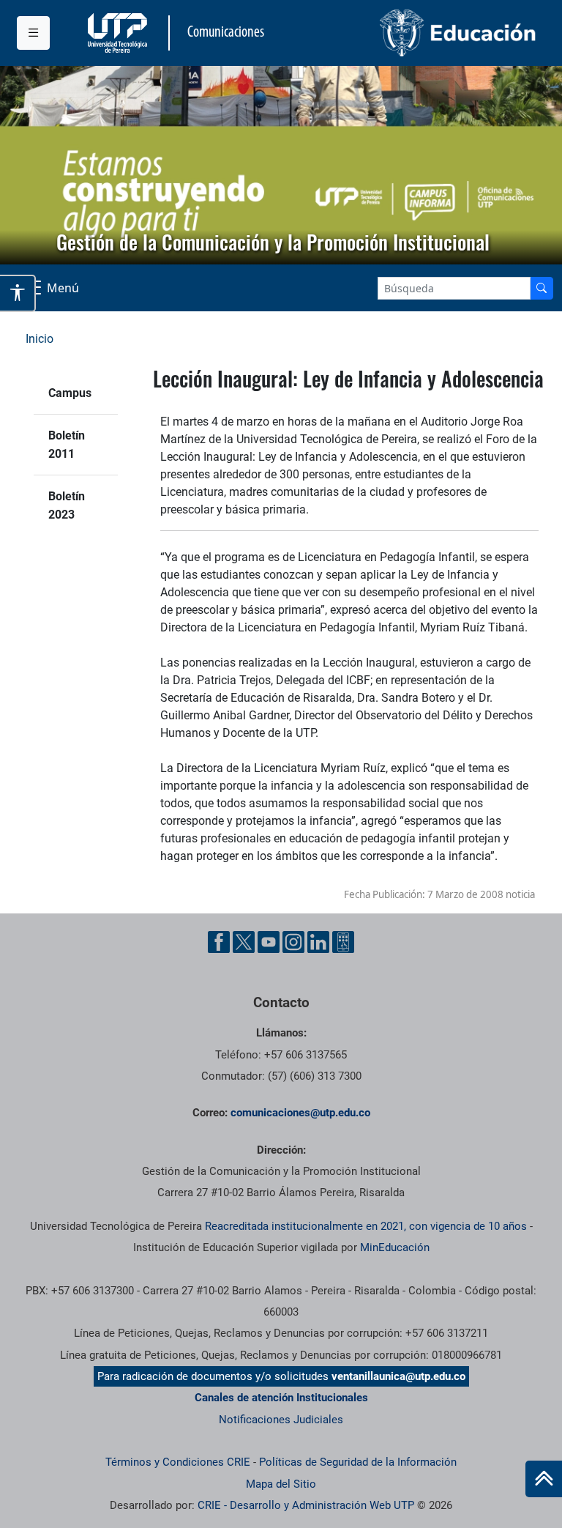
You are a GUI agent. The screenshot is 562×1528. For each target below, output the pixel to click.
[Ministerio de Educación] (413, 33)
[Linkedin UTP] (318, 942)
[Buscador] (541, 288)
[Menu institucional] (33, 33)
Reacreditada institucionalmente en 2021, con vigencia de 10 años (366, 1226)
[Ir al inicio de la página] (544, 1479)
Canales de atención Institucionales (281, 1397)
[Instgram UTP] (293, 942)
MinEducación (395, 1247)
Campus (69, 393)
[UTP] (119, 33)
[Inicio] (543, 1479)
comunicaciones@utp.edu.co (300, 1112)
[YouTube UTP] (269, 942)
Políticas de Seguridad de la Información (358, 1462)
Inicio (39, 339)
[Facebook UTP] (219, 942)
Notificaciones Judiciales (281, 1419)
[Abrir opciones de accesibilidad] (18, 293)
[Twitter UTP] (244, 942)
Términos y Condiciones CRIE (177, 1462)
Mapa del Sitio (281, 1484)
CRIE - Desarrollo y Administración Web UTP (306, 1505)
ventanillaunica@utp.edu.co (398, 1376)
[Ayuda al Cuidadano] (343, 942)
